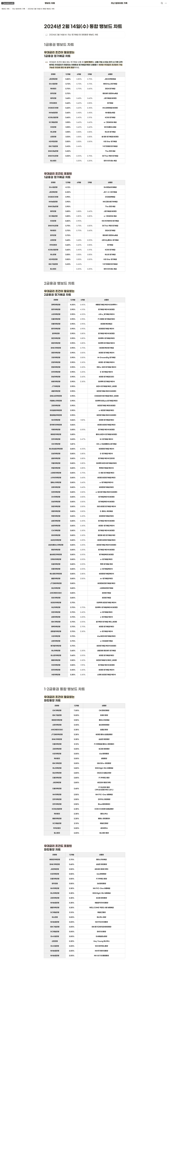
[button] (162, 3)
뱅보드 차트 (50, 3)
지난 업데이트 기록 (119, 3)
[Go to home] (7, 3)
